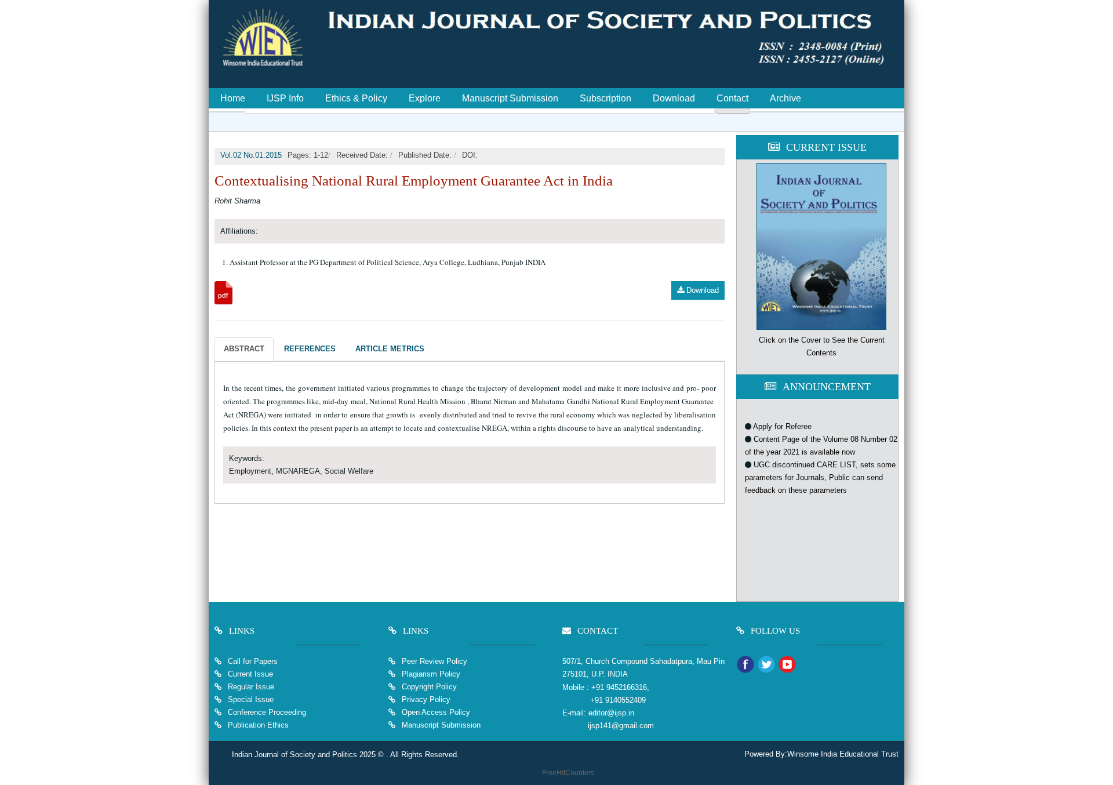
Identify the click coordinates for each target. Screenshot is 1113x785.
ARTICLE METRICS (389, 348)
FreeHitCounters (568, 773)
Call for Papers (253, 661)
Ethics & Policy (356, 98)
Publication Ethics (257, 725)
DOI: (470, 155)
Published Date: (426, 155)
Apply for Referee (782, 418)
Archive (785, 98)
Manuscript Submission (510, 98)
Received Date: (363, 155)
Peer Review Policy (433, 661)
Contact (732, 98)
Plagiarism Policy (429, 674)
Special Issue (251, 699)
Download (674, 98)
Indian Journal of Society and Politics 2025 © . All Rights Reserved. (345, 754)
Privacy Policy (424, 699)
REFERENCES (310, 348)
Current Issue (250, 674)
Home (232, 98)
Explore (425, 98)
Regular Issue (251, 686)
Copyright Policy (428, 686)
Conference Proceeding (267, 712)
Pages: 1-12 (308, 155)
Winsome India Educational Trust (843, 754)
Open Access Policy (434, 712)
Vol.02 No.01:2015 (251, 155)
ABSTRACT (244, 348)
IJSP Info (285, 98)
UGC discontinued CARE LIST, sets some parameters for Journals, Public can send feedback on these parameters (820, 469)
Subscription (605, 98)
